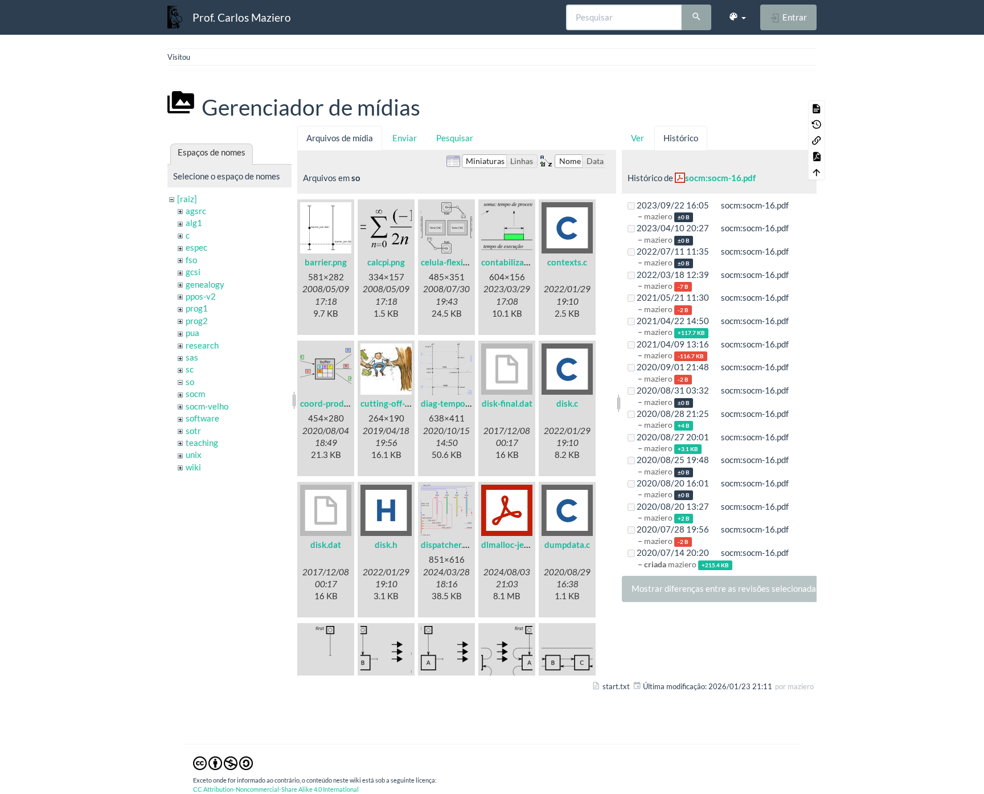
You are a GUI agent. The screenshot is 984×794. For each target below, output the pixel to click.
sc (190, 369)
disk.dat (325, 544)
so (190, 381)
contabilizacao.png (517, 262)
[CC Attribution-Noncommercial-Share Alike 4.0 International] (223, 762)
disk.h (386, 544)
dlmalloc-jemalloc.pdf (522, 544)
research (202, 345)
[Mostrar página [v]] (817, 108)
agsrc (196, 211)
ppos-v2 (201, 296)
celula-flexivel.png (455, 262)
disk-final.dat (507, 403)
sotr (193, 430)
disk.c (567, 403)
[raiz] (187, 199)
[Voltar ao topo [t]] (817, 172)
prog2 (197, 321)
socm (195, 393)
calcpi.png (386, 262)
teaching (202, 442)
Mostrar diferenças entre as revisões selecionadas (726, 588)
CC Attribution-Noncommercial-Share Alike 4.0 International (276, 789)
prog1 (197, 308)
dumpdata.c (567, 544)
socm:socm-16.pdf (720, 178)
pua (192, 333)
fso (191, 260)
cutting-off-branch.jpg (402, 403)
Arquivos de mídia (339, 138)
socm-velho (207, 406)
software (202, 418)
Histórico (680, 138)
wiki (193, 467)
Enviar (404, 138)
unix (194, 454)
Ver (637, 138)
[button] (737, 17)
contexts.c (567, 262)
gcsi (193, 272)
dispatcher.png (449, 544)
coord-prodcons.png (339, 403)
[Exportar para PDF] (817, 156)
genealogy (205, 284)
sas (192, 357)
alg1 (194, 223)
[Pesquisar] (696, 18)
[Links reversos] (817, 140)
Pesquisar (454, 138)
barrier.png (326, 262)
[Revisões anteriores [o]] (817, 124)
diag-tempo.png (451, 403)
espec (196, 247)
